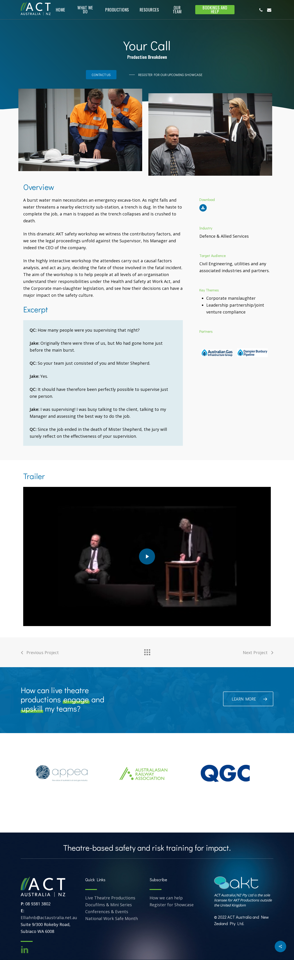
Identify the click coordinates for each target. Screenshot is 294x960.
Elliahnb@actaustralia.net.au (49, 917)
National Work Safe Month (111, 918)
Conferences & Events (106, 911)
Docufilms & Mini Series (108, 904)
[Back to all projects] (147, 651)
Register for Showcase (172, 904)
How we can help (166, 898)
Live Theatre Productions (110, 898)
